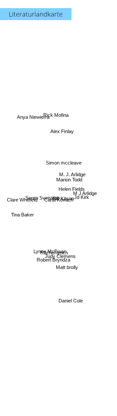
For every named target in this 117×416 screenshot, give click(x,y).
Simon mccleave (64, 163)
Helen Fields (71, 187)
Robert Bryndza (55, 263)
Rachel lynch (55, 256)
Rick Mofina (57, 113)
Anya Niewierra (33, 114)
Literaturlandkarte (36, 14)
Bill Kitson (63, 201)
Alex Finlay (61, 131)
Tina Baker (22, 213)
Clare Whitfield (21, 199)
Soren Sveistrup (42, 195)
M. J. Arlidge (72, 176)
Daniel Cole (71, 300)
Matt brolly (69, 263)
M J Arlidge (85, 198)
